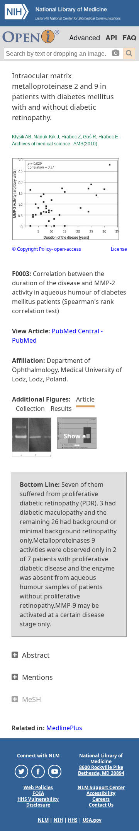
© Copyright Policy (31, 249)
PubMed (24, 340)
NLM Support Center (101, 787)
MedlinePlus (64, 728)
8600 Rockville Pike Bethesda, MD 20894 (101, 770)
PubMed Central (75, 331)
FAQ (129, 38)
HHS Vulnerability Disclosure (38, 802)
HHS (73, 820)
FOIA (38, 793)
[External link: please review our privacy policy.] (21, 771)
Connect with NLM (38, 755)
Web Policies (38, 787)
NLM (43, 820)
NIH (58, 820)
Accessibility (100, 793)
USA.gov (92, 820)
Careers (101, 799)
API (111, 38)
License (119, 249)
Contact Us (101, 805)
